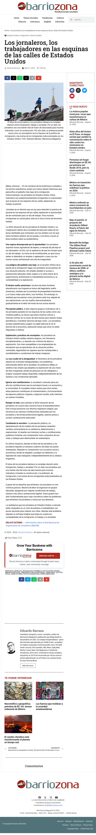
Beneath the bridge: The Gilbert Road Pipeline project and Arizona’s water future (80, 246)
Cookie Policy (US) (86, 829)
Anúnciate (89, 821)
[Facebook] (72, 90)
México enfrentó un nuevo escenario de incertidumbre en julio (81, 205)
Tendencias (47, 17)
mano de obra (16, 574)
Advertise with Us (48, 556)
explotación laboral (51, 571)
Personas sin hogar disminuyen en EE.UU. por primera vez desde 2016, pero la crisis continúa (81, 165)
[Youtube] (72, 95)
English (47, 21)
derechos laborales (13, 571)
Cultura (60, 17)
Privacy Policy (88, 825)
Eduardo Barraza (25, 532)
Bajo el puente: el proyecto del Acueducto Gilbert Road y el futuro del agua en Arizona (79, 225)
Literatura (35, 21)
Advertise (59, 21)
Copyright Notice (73, 829)
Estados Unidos (13, 35)
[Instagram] (78, 90)
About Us (60, 821)
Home (6, 30)
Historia (22, 21)
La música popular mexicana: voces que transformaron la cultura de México (80, 115)
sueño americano (47, 574)
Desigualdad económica (32, 571)
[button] (7, 78)
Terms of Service (75, 825)
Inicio (16, 17)
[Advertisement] (34, 163)
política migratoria (31, 574)
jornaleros (50, 572)
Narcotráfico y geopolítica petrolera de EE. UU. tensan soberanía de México (18, 706)
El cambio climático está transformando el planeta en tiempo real (17, 740)
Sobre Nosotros (78, 821)
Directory (65, 825)
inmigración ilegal (12, 572)
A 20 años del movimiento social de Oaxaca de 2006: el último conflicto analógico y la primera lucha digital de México (80, 270)
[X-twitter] (45, 797)
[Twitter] (84, 90)
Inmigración (24, 35)
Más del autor (27, 666)
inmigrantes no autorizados (33, 572)
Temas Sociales (30, 17)
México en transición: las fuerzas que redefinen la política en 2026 (80, 186)
